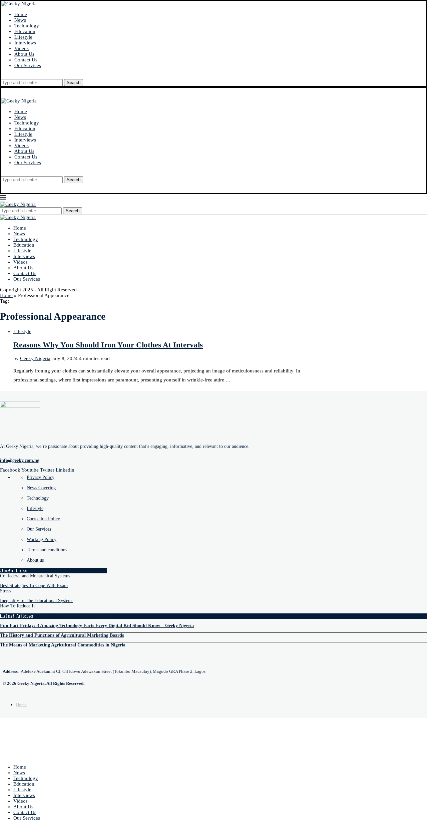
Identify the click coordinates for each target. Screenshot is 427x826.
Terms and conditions (47, 549)
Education (24, 31)
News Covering (41, 487)
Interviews (25, 42)
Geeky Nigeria (35, 358)
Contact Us (25, 59)
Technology (26, 25)
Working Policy (41, 539)
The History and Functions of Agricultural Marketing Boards (62, 635)
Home (20, 14)
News (20, 20)
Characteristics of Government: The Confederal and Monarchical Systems (35, 573)
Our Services (27, 65)
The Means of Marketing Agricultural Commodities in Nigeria (62, 644)
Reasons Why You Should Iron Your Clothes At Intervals (108, 345)
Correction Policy (43, 518)
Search (73, 82)
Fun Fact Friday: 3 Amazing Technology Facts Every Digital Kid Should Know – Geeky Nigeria (97, 625)
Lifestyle (23, 37)
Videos (21, 48)
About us (35, 560)
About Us (24, 54)
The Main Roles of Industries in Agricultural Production (57, 615)
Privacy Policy (40, 477)
